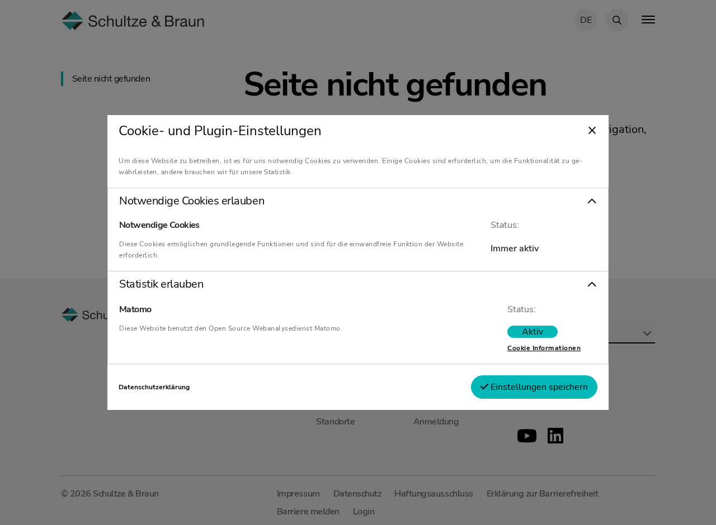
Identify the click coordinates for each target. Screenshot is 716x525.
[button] (358, 201)
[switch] (532, 332)
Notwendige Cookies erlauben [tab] (191, 201)
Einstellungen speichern (538, 387)
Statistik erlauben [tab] (161, 284)
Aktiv (532, 332)
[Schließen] (592, 131)
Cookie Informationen (544, 347)
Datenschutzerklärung (154, 387)
